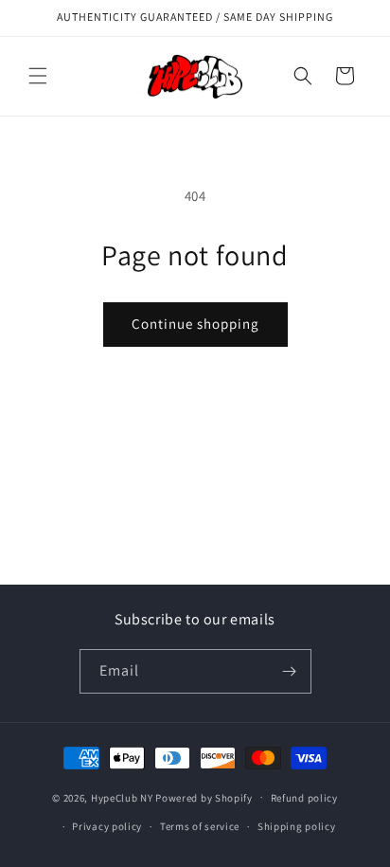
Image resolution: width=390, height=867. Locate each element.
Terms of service (199, 826)
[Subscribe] (289, 671)
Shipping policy (296, 826)
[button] (38, 76)
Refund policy (304, 797)
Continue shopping (195, 324)
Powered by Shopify (204, 797)
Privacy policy (107, 826)
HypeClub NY (122, 797)
